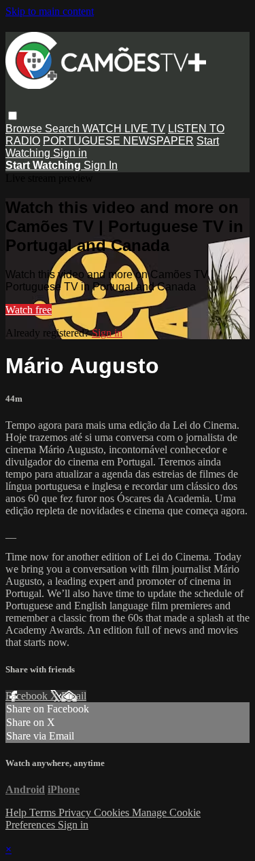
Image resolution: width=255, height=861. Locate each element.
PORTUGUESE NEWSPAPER (118, 141)
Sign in (70, 153)
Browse (25, 128)
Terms (43, 812)
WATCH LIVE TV (123, 128)
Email (73, 696)
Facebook (27, 696)
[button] (12, 115)
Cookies (113, 812)
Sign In (101, 165)
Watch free (28, 309)
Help (17, 812)
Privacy (76, 812)
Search (63, 128)
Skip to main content (49, 11)
